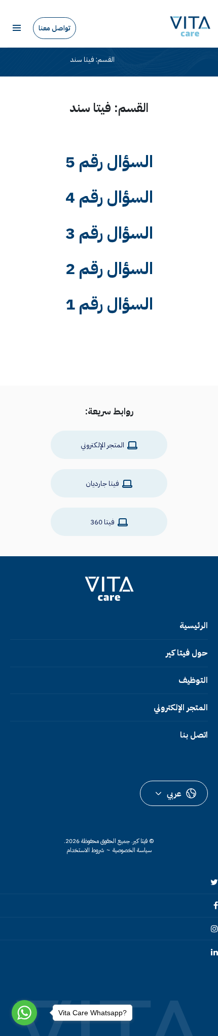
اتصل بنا (194, 735)
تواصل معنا (54, 28)
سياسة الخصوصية (132, 850)
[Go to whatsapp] (24, 1012)
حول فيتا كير (187, 653)
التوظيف (193, 680)
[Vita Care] (190, 26)
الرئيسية (193, 626)
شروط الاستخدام (85, 850)
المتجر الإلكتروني (181, 708)
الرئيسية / (132, 60)
